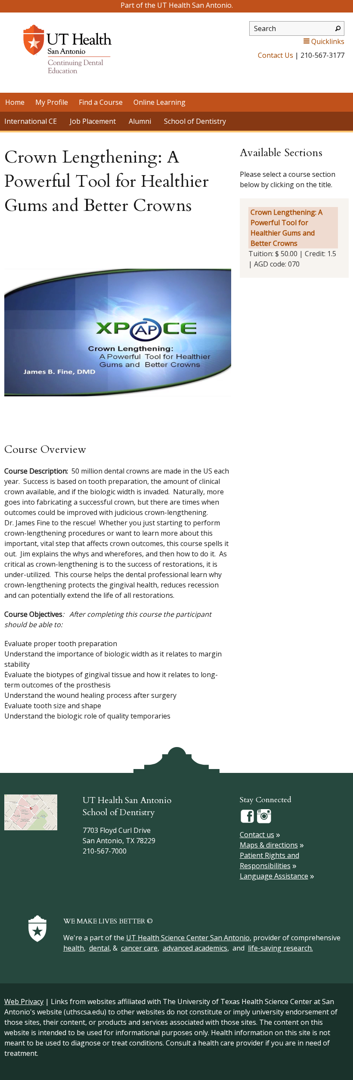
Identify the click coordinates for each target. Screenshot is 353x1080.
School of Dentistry (195, 121)
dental (99, 948)
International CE (30, 121)
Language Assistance (274, 876)
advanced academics (195, 948)
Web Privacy (23, 1001)
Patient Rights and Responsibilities (269, 860)
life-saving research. (280, 948)
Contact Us (275, 55)
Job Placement (93, 121)
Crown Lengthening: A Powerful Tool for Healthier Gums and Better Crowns (286, 227)
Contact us (257, 834)
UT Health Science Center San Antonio (188, 937)
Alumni (140, 121)
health (73, 948)
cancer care (139, 948)
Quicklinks (327, 41)
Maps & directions (269, 845)
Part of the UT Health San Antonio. (177, 5)
